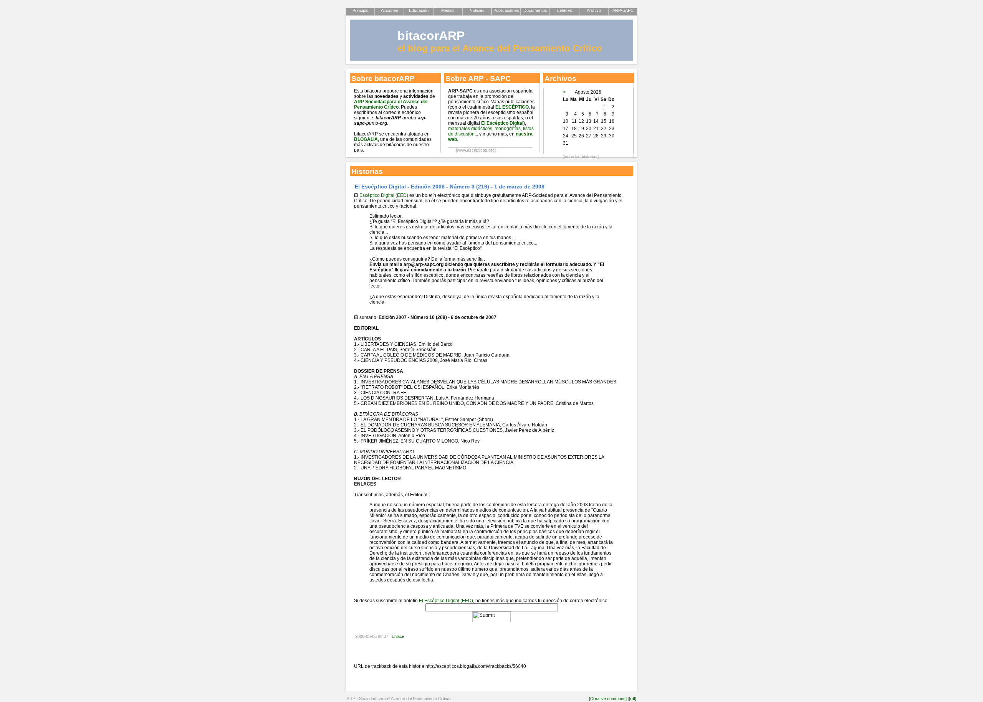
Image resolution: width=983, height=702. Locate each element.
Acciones (389, 10)
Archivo (594, 10)
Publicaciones (506, 10)
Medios (448, 10)
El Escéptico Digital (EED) (446, 600)
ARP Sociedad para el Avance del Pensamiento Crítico (390, 104)
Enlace (398, 636)
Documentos (535, 10)
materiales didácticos (470, 128)
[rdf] (632, 698)
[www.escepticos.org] (476, 150)
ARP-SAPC (623, 10)
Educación (419, 10)
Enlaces (564, 10)
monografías (508, 128)
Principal (360, 10)
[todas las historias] (581, 156)
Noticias (477, 10)
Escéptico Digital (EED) (383, 195)
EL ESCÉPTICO (512, 107)
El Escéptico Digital (502, 123)
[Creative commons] (608, 698)
